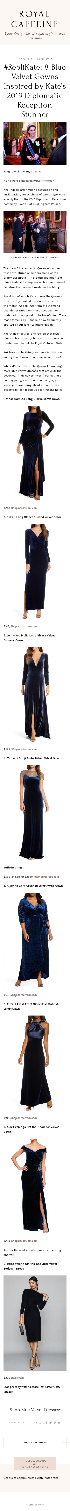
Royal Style (44, 59)
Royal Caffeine (35, 19)
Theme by (32, 1505)
